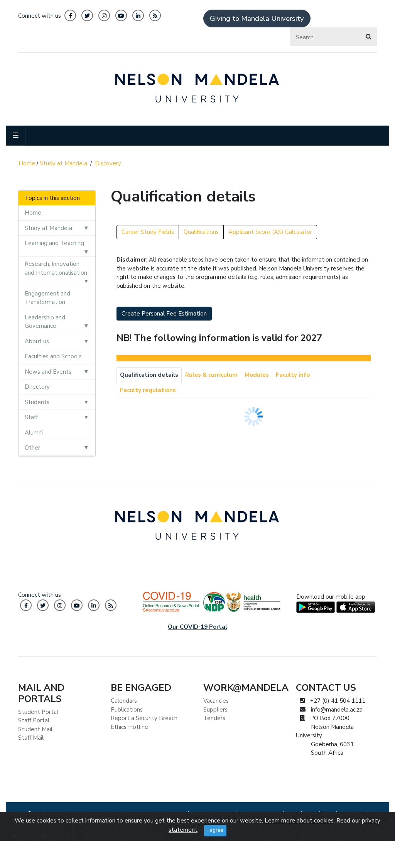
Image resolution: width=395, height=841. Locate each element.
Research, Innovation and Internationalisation (56, 268)
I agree (215, 830)
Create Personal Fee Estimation (164, 313)
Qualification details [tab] (149, 375)
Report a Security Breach (144, 718)
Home (27, 163)
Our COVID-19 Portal (197, 627)
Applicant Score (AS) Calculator (270, 232)
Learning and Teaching (54, 243)
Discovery (108, 163)
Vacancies (216, 701)
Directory (37, 387)
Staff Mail (31, 738)
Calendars (124, 701)
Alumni (34, 432)
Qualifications (201, 232)
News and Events (48, 372)
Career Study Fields (148, 232)
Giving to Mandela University (257, 18)
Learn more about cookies (299, 820)
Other (32, 448)
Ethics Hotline (129, 727)
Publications (127, 709)
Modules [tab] (257, 375)
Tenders (214, 718)
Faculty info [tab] (293, 375)
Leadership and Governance (45, 322)
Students (37, 402)
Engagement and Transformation (47, 298)
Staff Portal (33, 720)
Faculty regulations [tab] (148, 390)
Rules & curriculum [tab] (211, 375)
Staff (31, 417)
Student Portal (38, 712)
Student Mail (35, 729)
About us (37, 341)
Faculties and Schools (53, 356)
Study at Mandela (63, 163)
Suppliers (215, 709)
